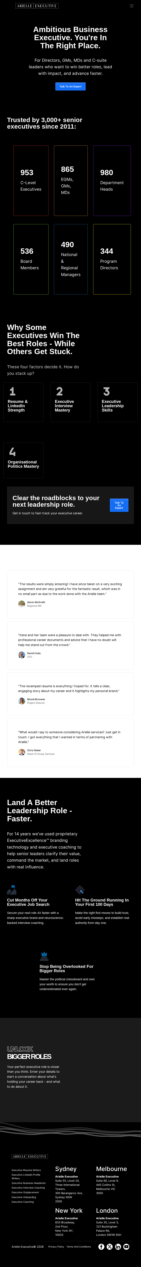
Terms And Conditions (79, 1246)
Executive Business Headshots (29, 1183)
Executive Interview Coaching (28, 1187)
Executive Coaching (23, 1201)
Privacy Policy (56, 1246)
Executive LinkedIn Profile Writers (26, 1176)
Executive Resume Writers (26, 1170)
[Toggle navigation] (132, 6)
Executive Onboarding (24, 1197)
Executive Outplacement (25, 1192)
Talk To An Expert (70, 86)
